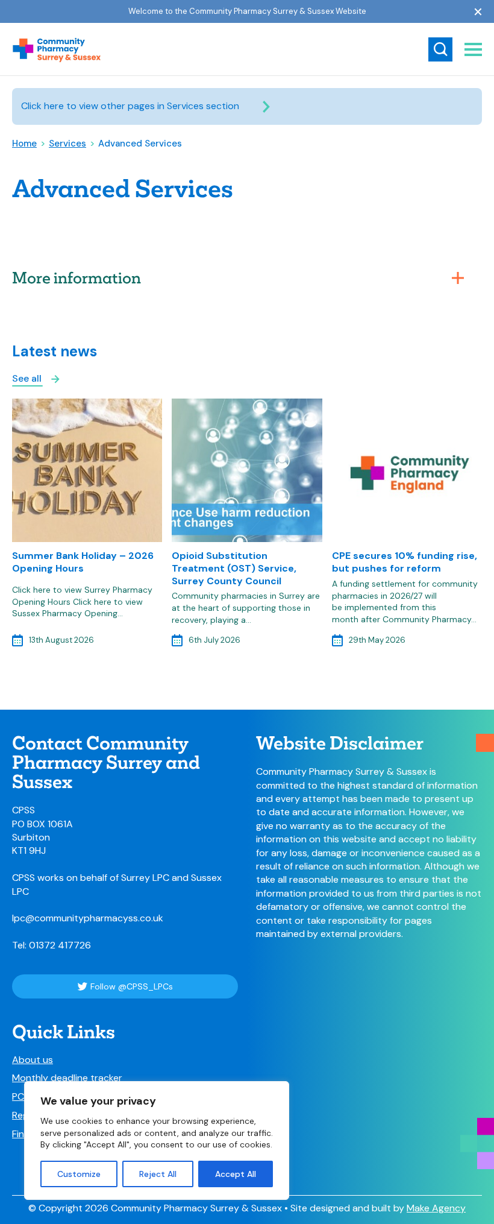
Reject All (158, 1174)
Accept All (235, 1174)
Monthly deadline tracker (67, 1078)
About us (32, 1060)
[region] (156, 1140)
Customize (79, 1174)
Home (24, 143)
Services (67, 143)
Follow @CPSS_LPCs (131, 986)
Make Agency (436, 1208)
